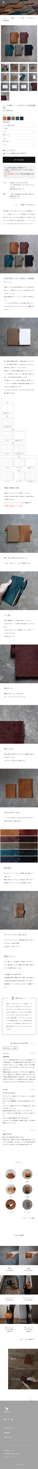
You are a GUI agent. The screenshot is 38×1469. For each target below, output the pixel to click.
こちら (6, 946)
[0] (29, 3)
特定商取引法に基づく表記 (11, 1453)
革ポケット (6, 135)
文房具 (12, 18)
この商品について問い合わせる (27, 204)
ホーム (5, 18)
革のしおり (6, 141)
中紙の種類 (6, 122)
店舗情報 (7, 1433)
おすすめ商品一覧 (29, 1339)
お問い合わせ (8, 1437)
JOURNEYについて (10, 1428)
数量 (4, 150)
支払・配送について (9, 1450)
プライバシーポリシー (10, 1457)
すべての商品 (31, 1218)
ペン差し (5, 128)
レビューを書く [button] (10, 1048)
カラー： (5, 114)
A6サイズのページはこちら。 (12, 821)
